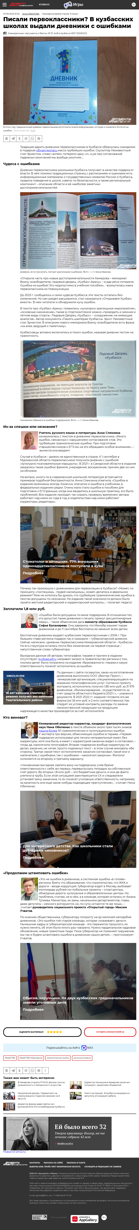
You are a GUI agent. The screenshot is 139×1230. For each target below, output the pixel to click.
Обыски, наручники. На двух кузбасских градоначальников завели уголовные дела (78, 1000)
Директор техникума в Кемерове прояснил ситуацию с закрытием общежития (107, 1083)
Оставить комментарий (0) (110, 1032)
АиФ (33, 130)
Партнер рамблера (59, 1217)
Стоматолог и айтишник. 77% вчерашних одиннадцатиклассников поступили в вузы (63, 564)
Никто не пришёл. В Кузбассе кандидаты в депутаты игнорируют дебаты (107, 1094)
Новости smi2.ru (14, 1151)
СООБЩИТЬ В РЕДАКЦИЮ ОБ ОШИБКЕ (102, 1167)
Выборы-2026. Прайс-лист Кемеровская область (55, 1167)
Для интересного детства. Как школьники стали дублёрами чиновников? (68, 848)
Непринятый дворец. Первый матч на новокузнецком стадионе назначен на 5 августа (39, 1096)
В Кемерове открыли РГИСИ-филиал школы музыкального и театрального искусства (41, 1083)
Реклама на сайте (53, 1163)
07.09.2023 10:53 (11, 14)
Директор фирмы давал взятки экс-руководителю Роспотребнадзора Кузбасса (41, 1105)
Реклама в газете (76, 1163)
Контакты (34, 1163)
